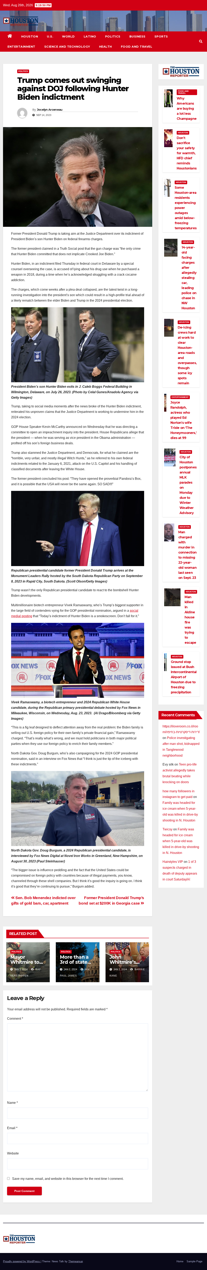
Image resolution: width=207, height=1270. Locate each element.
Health (105, 46)
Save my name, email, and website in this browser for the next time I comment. (68, 1178)
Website (13, 1153)
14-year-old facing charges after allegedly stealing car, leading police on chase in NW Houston (189, 277)
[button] (200, 41)
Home (179, 1261)
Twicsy (167, 829)
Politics (112, 36)
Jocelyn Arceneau (49, 109)
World (68, 36)
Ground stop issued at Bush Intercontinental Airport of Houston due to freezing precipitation (183, 677)
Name (12, 1102)
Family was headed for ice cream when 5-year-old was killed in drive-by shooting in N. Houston (181, 841)
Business (137, 36)
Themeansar (75, 1261)
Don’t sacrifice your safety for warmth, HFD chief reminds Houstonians (186, 153)
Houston (29, 36)
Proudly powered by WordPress (22, 1261)
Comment (15, 1018)
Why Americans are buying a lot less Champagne (186, 108)
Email (12, 1128)
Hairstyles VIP (173, 861)
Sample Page (194, 1261)
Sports (161, 36)
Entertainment (21, 46)
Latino (90, 36)
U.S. (50, 36)
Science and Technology (67, 46)
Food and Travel (136, 46)
